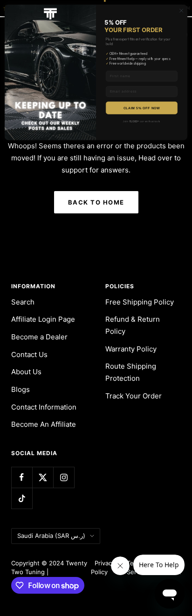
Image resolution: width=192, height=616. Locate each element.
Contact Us (29, 354)
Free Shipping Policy (139, 302)
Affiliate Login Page (43, 319)
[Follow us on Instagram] (63, 477)
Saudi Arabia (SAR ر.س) (51, 535)
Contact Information (43, 407)
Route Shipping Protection (130, 372)
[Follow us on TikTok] (21, 498)
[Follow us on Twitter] (42, 477)
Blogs (20, 389)
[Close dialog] (181, 11)
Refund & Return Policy (132, 325)
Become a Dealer (39, 336)
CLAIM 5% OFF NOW (141, 108)
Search (22, 302)
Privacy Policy (103, 567)
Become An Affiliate (43, 424)
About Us (26, 371)
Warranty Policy (131, 348)
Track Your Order (133, 395)
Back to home (96, 202)
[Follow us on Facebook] (21, 477)
